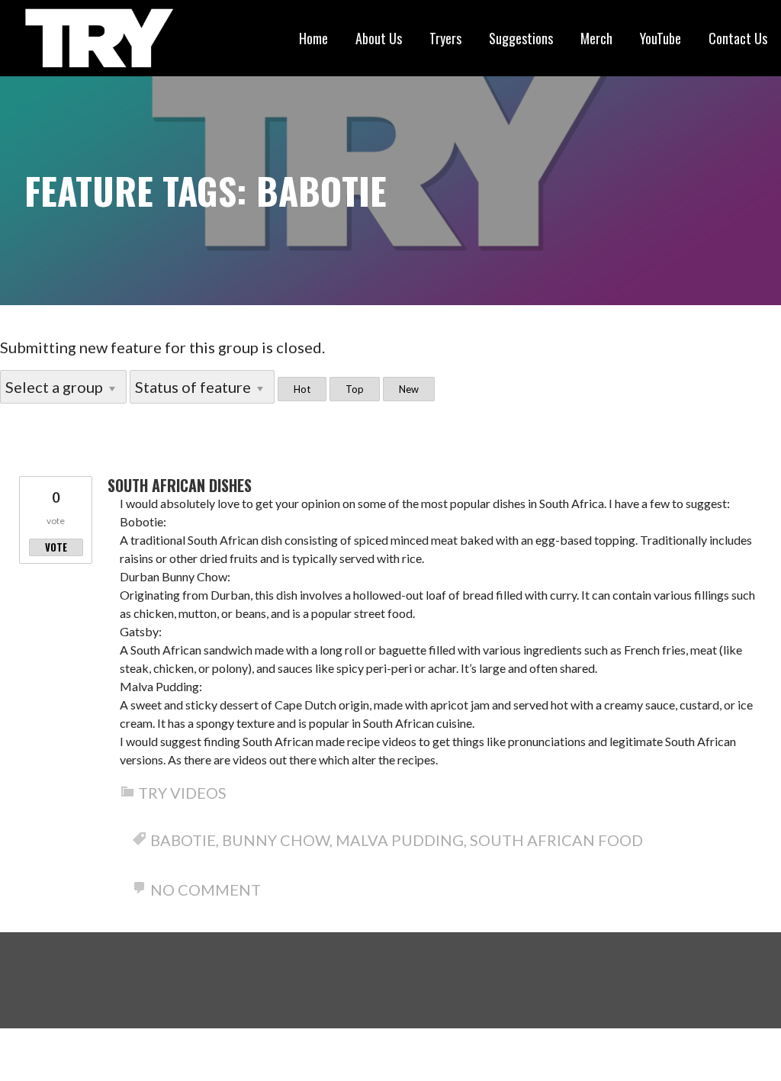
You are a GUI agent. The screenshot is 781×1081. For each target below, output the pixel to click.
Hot (302, 389)
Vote (56, 547)
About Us (378, 38)
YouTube (660, 38)
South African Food (556, 840)
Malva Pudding (400, 840)
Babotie (183, 840)
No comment (205, 889)
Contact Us (738, 38)
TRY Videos (182, 792)
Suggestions (521, 38)
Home (313, 38)
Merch (596, 38)
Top (355, 389)
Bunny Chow (275, 840)
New (409, 389)
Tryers (445, 38)
